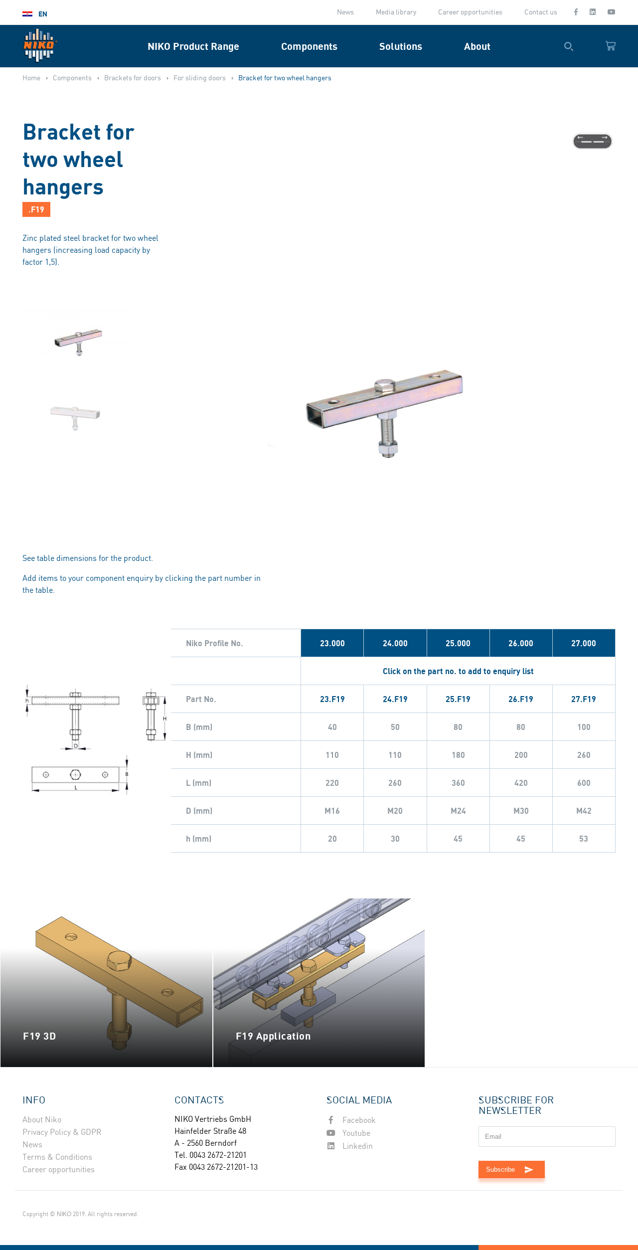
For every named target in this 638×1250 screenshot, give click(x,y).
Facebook (358, 1120)
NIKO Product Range (193, 46)
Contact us (540, 12)
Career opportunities (470, 12)
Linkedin (356, 1146)
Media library (396, 12)
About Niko (41, 1120)
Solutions (400, 46)
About (477, 46)
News (345, 12)
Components (309, 46)
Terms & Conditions (57, 1157)
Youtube (355, 1133)
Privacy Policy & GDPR (62, 1132)
